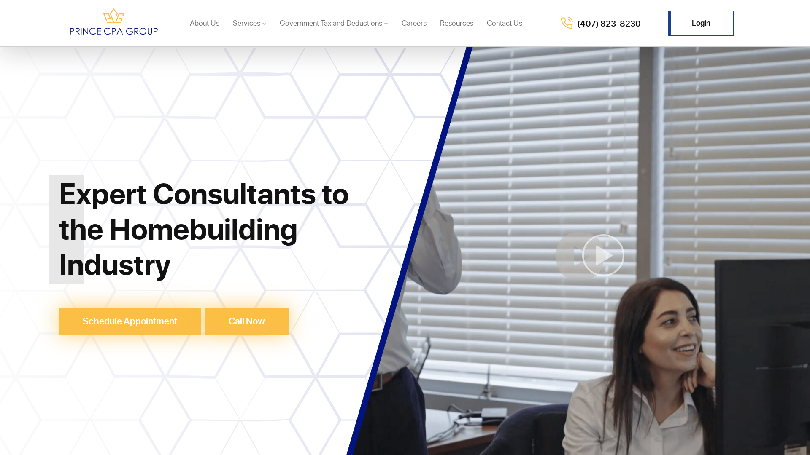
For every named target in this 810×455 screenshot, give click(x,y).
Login (701, 23)
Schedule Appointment (130, 321)
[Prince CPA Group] (114, 23)
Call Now (247, 321)
